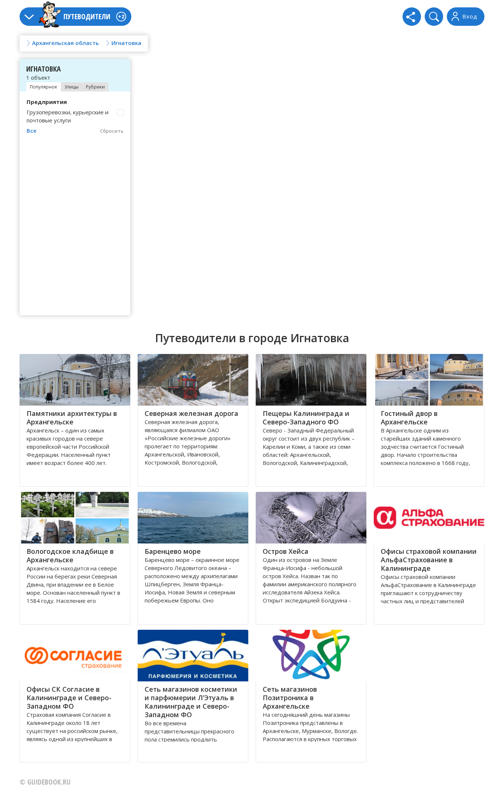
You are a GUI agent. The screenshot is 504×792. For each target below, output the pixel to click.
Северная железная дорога (191, 413)
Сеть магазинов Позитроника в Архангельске (290, 698)
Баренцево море (173, 551)
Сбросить (112, 131)
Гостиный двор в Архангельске (409, 417)
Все (32, 130)
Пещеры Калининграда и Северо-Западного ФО (306, 417)
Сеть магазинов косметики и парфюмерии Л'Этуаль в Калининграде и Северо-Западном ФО (191, 702)
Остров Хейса (285, 551)
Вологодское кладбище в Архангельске (70, 555)
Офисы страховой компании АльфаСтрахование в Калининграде (429, 560)
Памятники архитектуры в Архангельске (72, 417)
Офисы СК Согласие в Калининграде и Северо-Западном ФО (69, 698)
